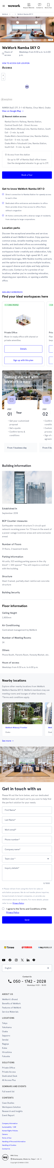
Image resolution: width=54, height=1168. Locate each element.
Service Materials (10, 1012)
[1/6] (22, 40)
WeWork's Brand (10, 999)
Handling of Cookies (9, 1145)
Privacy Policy (18, 903)
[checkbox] (3, 909)
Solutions (8, 1062)
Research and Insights (12, 1111)
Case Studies (8, 1103)
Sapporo (6, 1035)
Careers (5, 1134)
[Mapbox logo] (6, 99)
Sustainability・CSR (9, 1127)
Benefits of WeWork (11, 1003)
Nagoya (5, 1044)
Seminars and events (14, 1086)
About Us (7, 994)
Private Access (9, 1072)
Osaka (5, 1031)
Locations (8, 1018)
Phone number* (12, 839)
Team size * (10, 859)
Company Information (10, 1123)
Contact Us (6, 1149)
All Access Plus (9, 1080)
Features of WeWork (11, 1007)
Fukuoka (6, 1056)
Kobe (4, 1048)
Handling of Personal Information (14, 1141)
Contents (8, 1098)
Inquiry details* (12, 868)
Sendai (5, 1040)
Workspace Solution (11, 1107)
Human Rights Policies (10, 1131)
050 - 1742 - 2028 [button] (29, 981)
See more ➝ (7, 741)
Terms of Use (6, 1138)
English (8, 968)
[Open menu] (3, 6)
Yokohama (7, 1027)
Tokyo (4, 1023)
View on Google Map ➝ (12, 111)
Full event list (8, 1091)
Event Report (8, 1115)
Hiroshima (7, 1052)
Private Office (8, 1067)
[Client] (27, 947)
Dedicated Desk (9, 1076)
